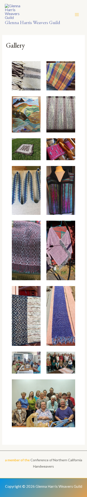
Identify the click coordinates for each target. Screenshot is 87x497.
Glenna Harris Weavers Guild (32, 22)
